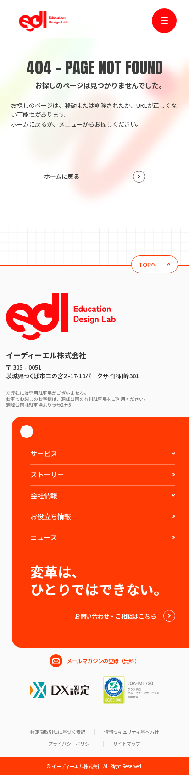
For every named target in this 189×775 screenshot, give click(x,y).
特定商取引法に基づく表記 (57, 732)
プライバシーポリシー (71, 744)
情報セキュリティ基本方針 (131, 732)
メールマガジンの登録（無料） (103, 660)
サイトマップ (126, 744)
